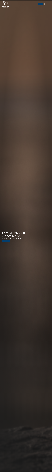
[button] (25, 4)
